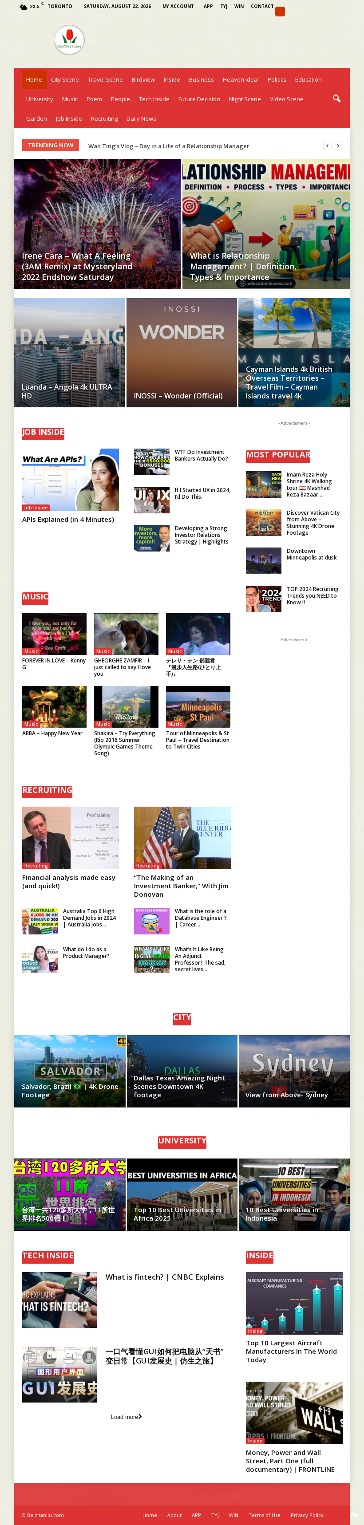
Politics (277, 79)
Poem (94, 99)
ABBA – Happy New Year (52, 733)
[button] (336, 99)
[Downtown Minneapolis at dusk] (263, 561)
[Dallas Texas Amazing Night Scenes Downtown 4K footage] (182, 1071)
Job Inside (69, 118)
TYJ (223, 6)
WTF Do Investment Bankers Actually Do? (201, 455)
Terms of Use (265, 1515)
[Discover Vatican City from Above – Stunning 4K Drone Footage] (263, 522)
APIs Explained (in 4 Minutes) (68, 519)
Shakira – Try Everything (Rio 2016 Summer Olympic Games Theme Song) (124, 743)
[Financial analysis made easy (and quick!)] (70, 838)
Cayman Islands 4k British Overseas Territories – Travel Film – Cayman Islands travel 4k (289, 382)
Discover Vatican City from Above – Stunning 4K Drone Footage (313, 522)
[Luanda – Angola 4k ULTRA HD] (69, 363)
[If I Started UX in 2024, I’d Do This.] (152, 500)
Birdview (143, 79)
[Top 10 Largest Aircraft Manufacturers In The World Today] (294, 1303)
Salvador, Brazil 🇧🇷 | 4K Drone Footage (70, 1090)
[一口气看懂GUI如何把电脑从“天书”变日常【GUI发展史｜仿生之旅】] (59, 1375)
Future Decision (199, 99)
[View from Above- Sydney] (294, 1071)
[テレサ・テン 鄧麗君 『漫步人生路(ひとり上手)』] (198, 634)
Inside (172, 79)
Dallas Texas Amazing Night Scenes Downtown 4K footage (179, 1086)
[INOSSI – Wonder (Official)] (182, 363)
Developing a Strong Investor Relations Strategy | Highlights (202, 534)
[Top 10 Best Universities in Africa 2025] (182, 1195)
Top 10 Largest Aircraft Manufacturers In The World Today (291, 1351)
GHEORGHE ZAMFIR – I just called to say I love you (122, 667)
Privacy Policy (307, 1515)
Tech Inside (154, 99)
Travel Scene (105, 79)
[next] (338, 146)
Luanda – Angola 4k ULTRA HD (67, 391)
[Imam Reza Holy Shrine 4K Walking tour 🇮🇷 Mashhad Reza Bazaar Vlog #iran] (263, 484)
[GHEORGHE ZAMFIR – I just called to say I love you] (126, 634)
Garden (36, 118)
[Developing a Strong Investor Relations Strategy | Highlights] (152, 538)
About (174, 1515)
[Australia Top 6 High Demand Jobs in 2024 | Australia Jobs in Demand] (40, 921)
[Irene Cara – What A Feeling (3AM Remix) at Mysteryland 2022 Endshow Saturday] (97, 224)
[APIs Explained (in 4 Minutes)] (70, 480)
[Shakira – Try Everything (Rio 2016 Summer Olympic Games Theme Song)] (126, 707)
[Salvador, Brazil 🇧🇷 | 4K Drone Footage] (70, 1071)
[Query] (280, 11)
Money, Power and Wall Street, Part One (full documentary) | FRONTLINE (290, 1461)
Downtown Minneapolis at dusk (312, 554)
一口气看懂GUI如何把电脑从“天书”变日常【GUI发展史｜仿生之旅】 (165, 1356)
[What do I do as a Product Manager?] (40, 959)
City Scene (65, 79)
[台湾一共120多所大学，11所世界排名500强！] (70, 1195)
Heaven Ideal (241, 79)
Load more (124, 1417)
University (39, 99)
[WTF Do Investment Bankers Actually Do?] (152, 462)
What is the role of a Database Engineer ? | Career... (201, 917)
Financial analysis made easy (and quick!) (68, 881)
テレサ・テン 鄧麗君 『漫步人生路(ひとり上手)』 (193, 667)
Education (308, 79)
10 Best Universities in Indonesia (281, 1213)
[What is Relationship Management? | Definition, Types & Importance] (266, 224)
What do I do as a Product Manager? (86, 953)
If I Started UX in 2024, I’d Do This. (202, 493)
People (120, 99)
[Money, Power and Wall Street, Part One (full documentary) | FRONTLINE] (294, 1413)
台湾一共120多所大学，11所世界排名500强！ (68, 1213)
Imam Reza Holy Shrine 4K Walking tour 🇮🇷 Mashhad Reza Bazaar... (309, 484)
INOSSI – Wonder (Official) (178, 396)
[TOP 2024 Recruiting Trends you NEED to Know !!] (263, 599)
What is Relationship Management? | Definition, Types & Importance (243, 266)
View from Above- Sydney (286, 1094)
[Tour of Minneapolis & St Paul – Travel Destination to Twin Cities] (198, 707)
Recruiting (104, 118)
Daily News (141, 118)
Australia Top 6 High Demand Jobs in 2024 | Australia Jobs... (89, 917)
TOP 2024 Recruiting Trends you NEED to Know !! (313, 595)
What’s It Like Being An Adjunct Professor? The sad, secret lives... (200, 959)
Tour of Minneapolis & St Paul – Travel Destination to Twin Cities (197, 739)
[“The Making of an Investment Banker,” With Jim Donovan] (182, 838)
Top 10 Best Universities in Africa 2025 (177, 1213)
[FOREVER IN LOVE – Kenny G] (54, 634)
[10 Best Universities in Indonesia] (294, 1195)
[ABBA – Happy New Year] (54, 707)
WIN (239, 6)
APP (208, 6)
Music (70, 99)
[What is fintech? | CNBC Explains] (59, 1300)
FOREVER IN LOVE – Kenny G (54, 664)
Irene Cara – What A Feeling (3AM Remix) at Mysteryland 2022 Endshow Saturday (77, 266)
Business (201, 79)
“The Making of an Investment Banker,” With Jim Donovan (181, 885)
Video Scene (287, 99)
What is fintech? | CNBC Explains (165, 1277)
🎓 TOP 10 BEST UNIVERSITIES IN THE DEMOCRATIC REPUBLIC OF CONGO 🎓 (193, 146)
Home (34, 79)
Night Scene (245, 99)
